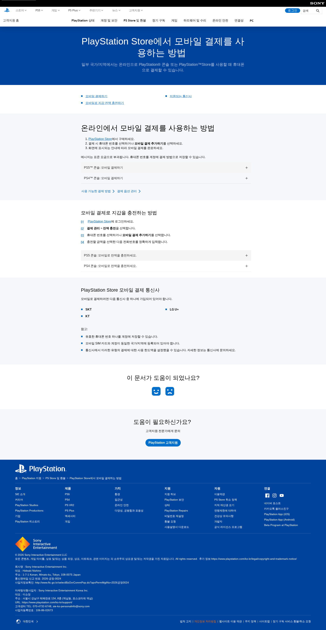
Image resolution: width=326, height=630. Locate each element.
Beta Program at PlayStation (281, 525)
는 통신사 (185, 96)
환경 (117, 494)
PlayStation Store (100, 139)
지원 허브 (170, 494)
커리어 (19, 499)
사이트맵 (264, 621)
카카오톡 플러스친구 (276, 508)
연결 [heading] (267, 488)
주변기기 (95, 10)
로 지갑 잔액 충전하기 (109, 103)
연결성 (239, 20)
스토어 (20, 10)
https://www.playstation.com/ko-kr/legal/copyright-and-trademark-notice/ (254, 558)
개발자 (218, 521)
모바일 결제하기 (96, 96)
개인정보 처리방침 (205, 621)
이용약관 (219, 494)
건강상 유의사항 (224, 516)
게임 (54, 10)
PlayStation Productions (29, 510)
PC (252, 20)
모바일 (90, 103)
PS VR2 (69, 505)
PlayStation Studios (26, 505)
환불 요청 (170, 521)
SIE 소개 (20, 494)
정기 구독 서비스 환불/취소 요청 (292, 621)
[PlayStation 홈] (7, 10)
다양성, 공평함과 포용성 (129, 510)
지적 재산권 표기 (224, 505)
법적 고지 (185, 621)
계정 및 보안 (109, 20)
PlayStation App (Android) (279, 519)
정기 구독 (158, 20)
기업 (17, 516)
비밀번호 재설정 (174, 516)
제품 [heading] (68, 488)
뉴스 (115, 10)
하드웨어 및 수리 (195, 20)
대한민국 (28, 621)
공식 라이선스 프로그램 (228, 526)
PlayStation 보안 (174, 499)
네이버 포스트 (272, 503)
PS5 (37, 10)
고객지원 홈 (11, 20)
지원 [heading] (168, 488)
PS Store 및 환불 (135, 20)
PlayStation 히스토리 (27, 521)
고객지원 (134, 10)
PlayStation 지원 (31, 478)
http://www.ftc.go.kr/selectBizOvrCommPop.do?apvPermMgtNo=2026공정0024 (82, 582)
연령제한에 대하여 (225, 510)
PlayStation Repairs (176, 510)
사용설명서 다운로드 (177, 526)
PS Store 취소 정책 (225, 499)
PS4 (67, 499)
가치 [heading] (118, 488)
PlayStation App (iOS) (277, 514)
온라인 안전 (220, 20)
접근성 (119, 499)
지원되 (174, 96)
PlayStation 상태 (83, 20)
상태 (167, 505)
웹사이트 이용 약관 (230, 621)
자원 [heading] (217, 488)
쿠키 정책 (250, 621)
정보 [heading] (18, 488)
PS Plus (73, 10)
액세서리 (70, 516)
